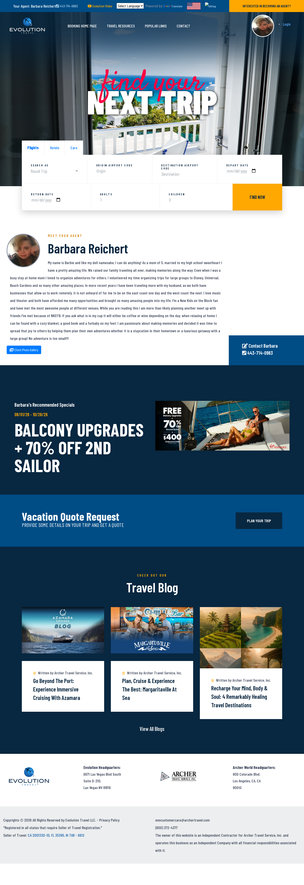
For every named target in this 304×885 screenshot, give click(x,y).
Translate (176, 6)
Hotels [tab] (54, 147)
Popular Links (156, 25)
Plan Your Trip (259, 520)
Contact (183, 25)
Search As (40, 165)
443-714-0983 (68, 6)
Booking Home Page (82, 25)
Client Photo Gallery (26, 350)
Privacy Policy (109, 820)
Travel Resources (121, 25)
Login (287, 24)
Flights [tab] (33, 147)
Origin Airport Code (114, 165)
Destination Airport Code (180, 167)
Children (177, 194)
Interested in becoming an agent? (267, 6)
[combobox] (54, 171)
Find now (257, 197)
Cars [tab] (74, 147)
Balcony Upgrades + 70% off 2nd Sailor (79, 447)
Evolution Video (102, 6)
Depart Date (237, 165)
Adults (106, 194)
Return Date (42, 194)
